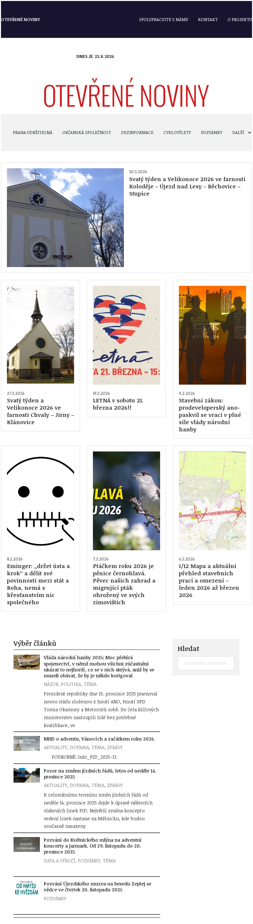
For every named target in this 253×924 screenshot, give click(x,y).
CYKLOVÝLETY (177, 132)
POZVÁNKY (211, 132)
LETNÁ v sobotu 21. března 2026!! (118, 403)
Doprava (79, 747)
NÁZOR (51, 684)
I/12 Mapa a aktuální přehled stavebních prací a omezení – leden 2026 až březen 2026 (209, 580)
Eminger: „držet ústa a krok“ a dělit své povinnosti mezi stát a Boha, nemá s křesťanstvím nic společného (38, 584)
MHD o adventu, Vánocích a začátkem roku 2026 (99, 739)
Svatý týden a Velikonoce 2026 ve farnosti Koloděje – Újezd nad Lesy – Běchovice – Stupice (187, 186)
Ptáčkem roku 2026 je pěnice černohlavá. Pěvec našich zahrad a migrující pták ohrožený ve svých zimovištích (124, 584)
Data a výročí (59, 860)
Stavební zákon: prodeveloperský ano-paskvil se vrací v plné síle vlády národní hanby (210, 414)
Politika (71, 684)
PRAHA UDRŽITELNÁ (32, 132)
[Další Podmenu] (249, 132)
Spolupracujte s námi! (163, 19)
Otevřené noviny (20, 19)
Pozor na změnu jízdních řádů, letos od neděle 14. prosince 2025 (100, 774)
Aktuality (55, 747)
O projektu (240, 19)
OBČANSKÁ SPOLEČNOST (86, 132)
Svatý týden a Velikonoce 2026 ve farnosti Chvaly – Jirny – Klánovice (40, 411)
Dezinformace (137, 132)
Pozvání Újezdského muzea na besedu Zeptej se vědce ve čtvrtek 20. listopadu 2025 (97, 887)
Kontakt (208, 19)
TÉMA (90, 684)
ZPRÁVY (115, 747)
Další (238, 132)
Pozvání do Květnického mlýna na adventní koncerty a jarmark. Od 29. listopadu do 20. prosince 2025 (93, 846)
